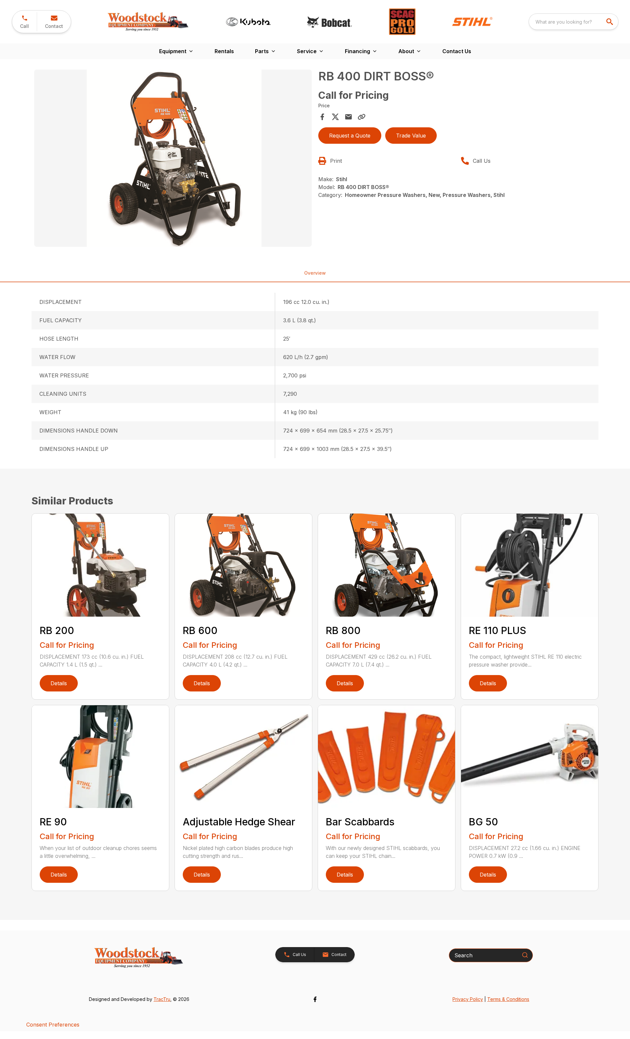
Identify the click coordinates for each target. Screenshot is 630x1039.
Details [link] (59, 683)
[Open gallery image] (173, 158)
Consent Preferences (52, 1024)
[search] (610, 21)
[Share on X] (335, 117)
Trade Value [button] (411, 135)
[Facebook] (315, 999)
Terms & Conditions (508, 999)
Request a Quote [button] (349, 135)
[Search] (525, 955)
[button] (24, 21)
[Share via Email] (348, 117)
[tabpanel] (173, 159)
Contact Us (456, 51)
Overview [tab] (315, 273)
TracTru (162, 999)
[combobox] (573, 22)
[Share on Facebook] (322, 117)
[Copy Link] (362, 117)
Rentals (224, 51)
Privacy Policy (467, 999)
